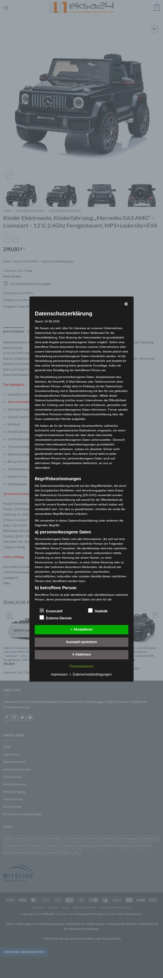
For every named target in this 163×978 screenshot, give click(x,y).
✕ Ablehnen (81, 654)
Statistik (101, 611)
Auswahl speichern (81, 642)
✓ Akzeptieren (81, 629)
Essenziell (54, 611)
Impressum (59, 674)
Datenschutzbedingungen (92, 674)
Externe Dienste (59, 618)
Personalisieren (81, 666)
